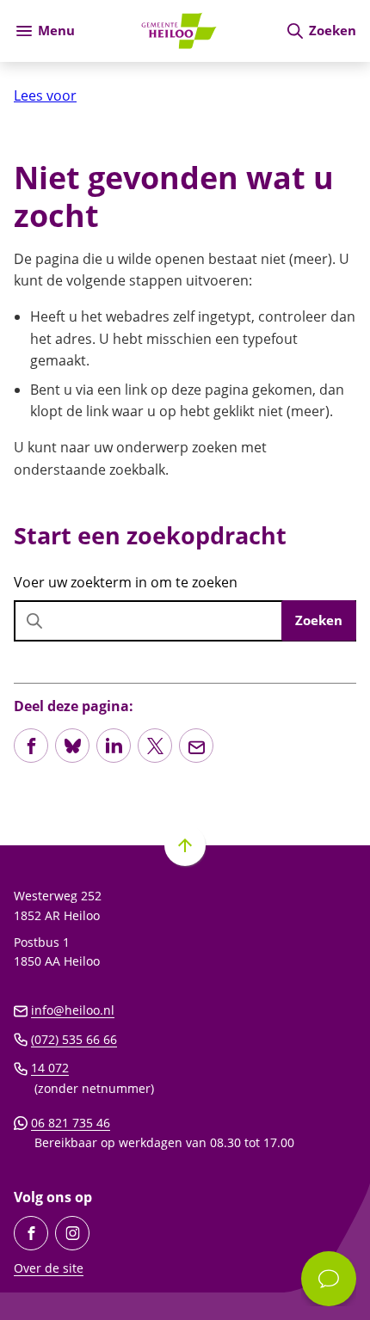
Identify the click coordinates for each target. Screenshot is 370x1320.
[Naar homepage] (180, 31)
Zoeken (318, 620)
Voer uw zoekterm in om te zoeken (125, 582)
